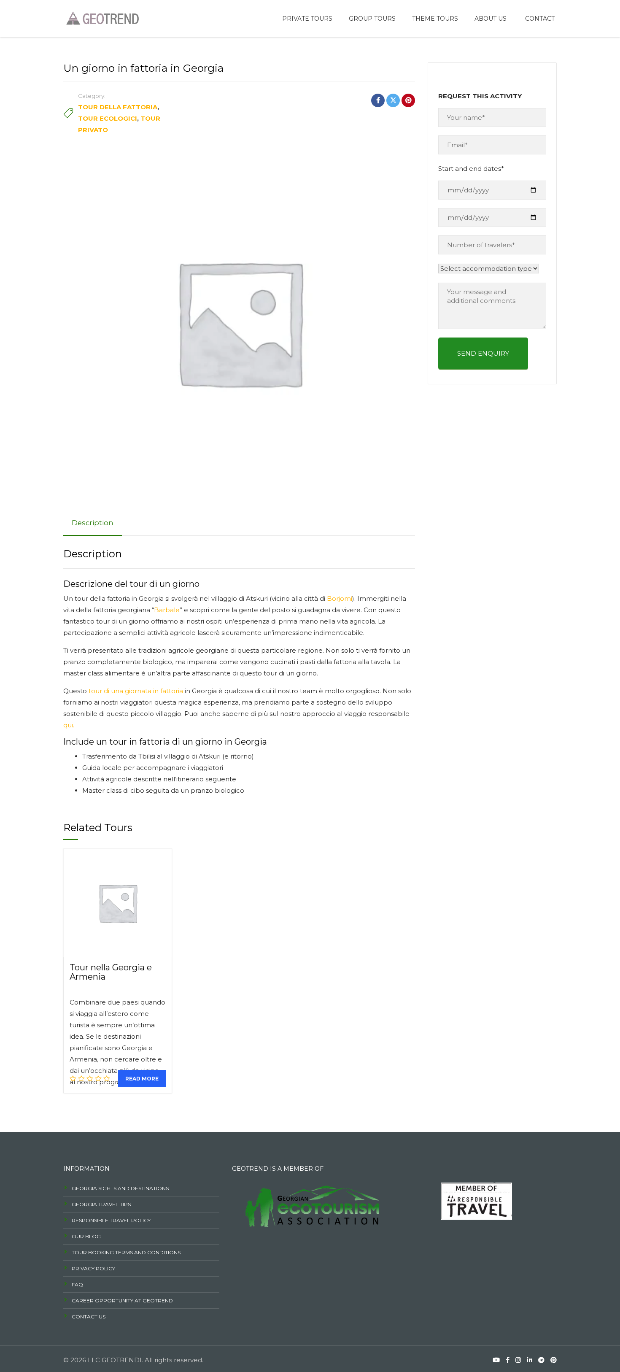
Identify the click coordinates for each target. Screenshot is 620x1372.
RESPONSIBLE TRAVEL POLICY (111, 1220)
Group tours (372, 18)
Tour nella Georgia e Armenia (111, 972)
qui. (68, 725)
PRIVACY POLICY (93, 1268)
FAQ (77, 1284)
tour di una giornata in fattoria (136, 691)
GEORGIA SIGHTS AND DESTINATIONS (120, 1188)
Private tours (307, 18)
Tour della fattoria (117, 107)
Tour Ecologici (107, 118)
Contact (540, 18)
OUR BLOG (86, 1236)
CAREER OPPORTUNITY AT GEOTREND (122, 1300)
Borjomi (339, 598)
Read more (142, 1078)
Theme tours (435, 18)
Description (92, 523)
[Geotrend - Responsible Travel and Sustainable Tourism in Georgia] (101, 17)
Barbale (167, 610)
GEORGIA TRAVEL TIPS (101, 1204)
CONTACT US (88, 1316)
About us (490, 18)
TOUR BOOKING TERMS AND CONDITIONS (126, 1252)
